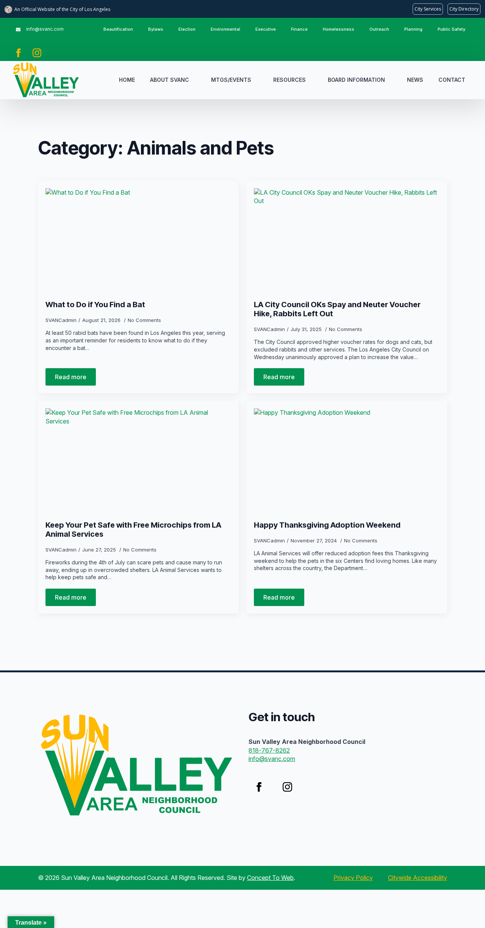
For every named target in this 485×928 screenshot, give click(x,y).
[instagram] (37, 53)
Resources (289, 80)
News (415, 80)
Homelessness (338, 29)
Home (127, 80)
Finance (299, 29)
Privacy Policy (353, 877)
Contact (451, 80)
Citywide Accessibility (417, 877)
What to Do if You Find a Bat (95, 304)
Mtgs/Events (231, 80)
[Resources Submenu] (313, 80)
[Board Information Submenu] (392, 80)
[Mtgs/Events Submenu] (258, 80)
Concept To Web (270, 877)
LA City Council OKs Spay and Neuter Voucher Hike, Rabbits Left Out (337, 309)
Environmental (225, 29)
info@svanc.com (272, 758)
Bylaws (155, 29)
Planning (413, 29)
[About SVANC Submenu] (196, 80)
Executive (265, 29)
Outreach (379, 29)
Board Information (356, 80)
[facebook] (18, 53)
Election (187, 29)
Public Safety (451, 29)
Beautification (118, 29)
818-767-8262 (269, 750)
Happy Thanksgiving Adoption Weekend (327, 525)
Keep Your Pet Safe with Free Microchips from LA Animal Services (133, 529)
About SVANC (169, 80)
